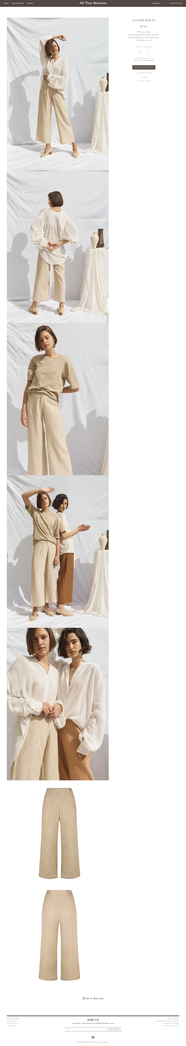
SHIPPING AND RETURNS (167, 1021)
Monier (105, 1042)
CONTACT (11, 1026)
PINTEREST (12, 1021)
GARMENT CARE (171, 1023)
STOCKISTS (12, 1023)
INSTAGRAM (13, 1019)
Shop (6, 3)
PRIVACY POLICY (171, 1026)
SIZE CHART (173, 1019)
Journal (156, 3)
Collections (18, 3)
